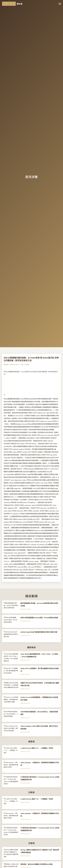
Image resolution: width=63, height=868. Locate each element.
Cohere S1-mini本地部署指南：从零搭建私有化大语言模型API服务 (39, 698)
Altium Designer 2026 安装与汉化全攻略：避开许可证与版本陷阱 (39, 727)
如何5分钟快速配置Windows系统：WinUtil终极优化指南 (39, 618)
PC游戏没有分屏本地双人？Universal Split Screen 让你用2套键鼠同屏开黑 (40, 778)
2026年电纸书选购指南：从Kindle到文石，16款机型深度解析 (39, 713)
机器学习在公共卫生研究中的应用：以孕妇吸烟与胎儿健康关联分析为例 (40, 684)
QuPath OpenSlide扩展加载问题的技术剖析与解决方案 (39, 632)
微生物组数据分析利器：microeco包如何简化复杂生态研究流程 (39, 604)
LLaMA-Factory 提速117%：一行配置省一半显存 (37, 748)
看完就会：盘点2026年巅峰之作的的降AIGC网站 (37, 864)
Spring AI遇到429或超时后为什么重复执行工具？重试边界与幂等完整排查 (40, 851)
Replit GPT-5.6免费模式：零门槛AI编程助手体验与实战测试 (40, 669)
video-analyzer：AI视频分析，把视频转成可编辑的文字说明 (40, 763)
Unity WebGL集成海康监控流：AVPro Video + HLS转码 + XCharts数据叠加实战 (39, 655)
